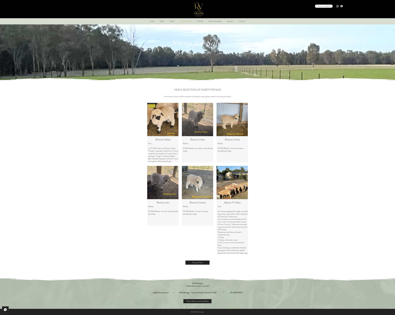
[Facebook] (341, 6)
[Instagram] (337, 6)
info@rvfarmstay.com (161, 292)
